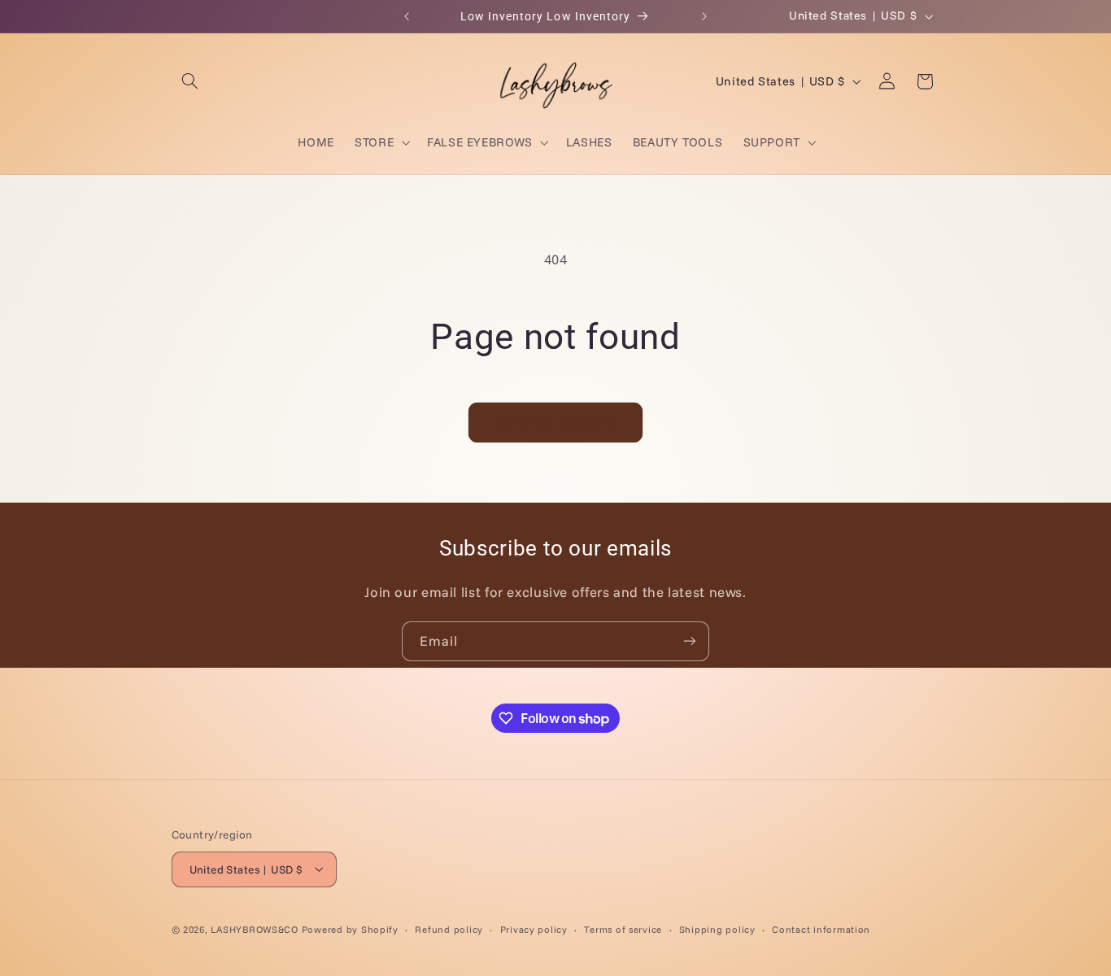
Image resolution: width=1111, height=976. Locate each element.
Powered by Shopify (350, 928)
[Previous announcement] (407, 16)
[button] (190, 81)
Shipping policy (717, 928)
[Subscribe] (689, 641)
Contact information (821, 928)
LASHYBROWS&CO (254, 928)
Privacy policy (534, 928)
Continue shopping (556, 422)
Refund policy (449, 928)
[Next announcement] (704, 16)
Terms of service (623, 928)
